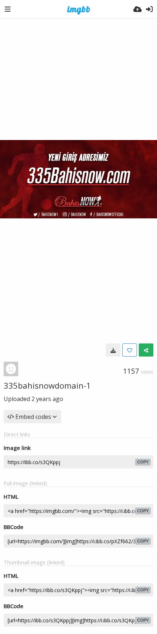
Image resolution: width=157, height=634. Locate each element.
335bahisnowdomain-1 (47, 385)
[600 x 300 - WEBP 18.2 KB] (113, 350)
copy (143, 462)
